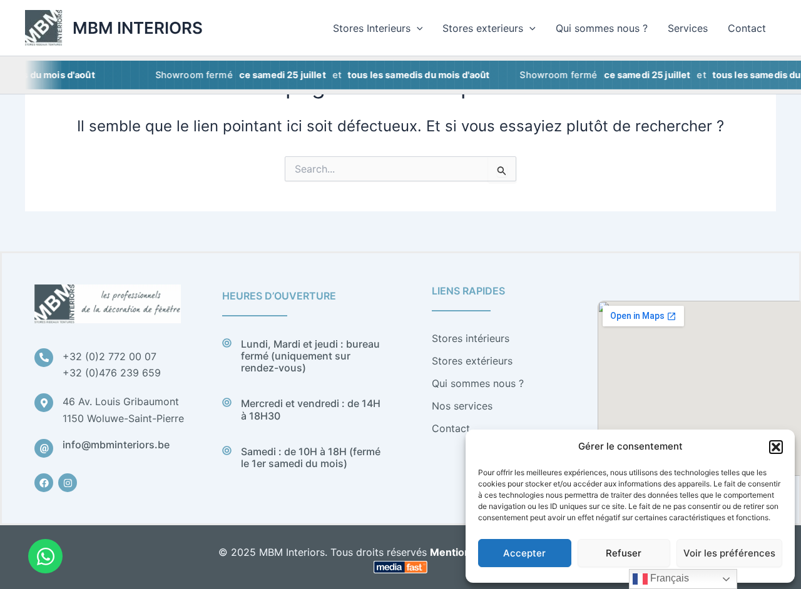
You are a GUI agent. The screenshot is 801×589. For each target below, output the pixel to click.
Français (668, 578)
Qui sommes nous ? (602, 28)
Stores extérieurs (472, 361)
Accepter (524, 553)
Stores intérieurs (470, 338)
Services (688, 28)
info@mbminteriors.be (116, 444)
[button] (776, 447)
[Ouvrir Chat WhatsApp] (45, 556)
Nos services (462, 406)
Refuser (623, 553)
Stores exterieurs (482, 28)
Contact (747, 28)
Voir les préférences (729, 553)
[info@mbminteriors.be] (43, 448)
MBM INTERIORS (138, 28)
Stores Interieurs (372, 28)
